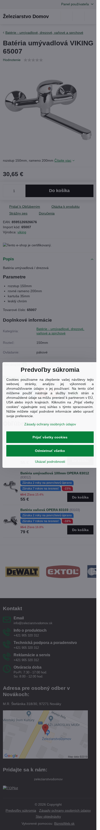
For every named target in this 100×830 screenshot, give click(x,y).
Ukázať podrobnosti (50, 461)
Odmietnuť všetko (50, 451)
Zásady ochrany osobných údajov (50, 424)
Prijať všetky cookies (50, 437)
